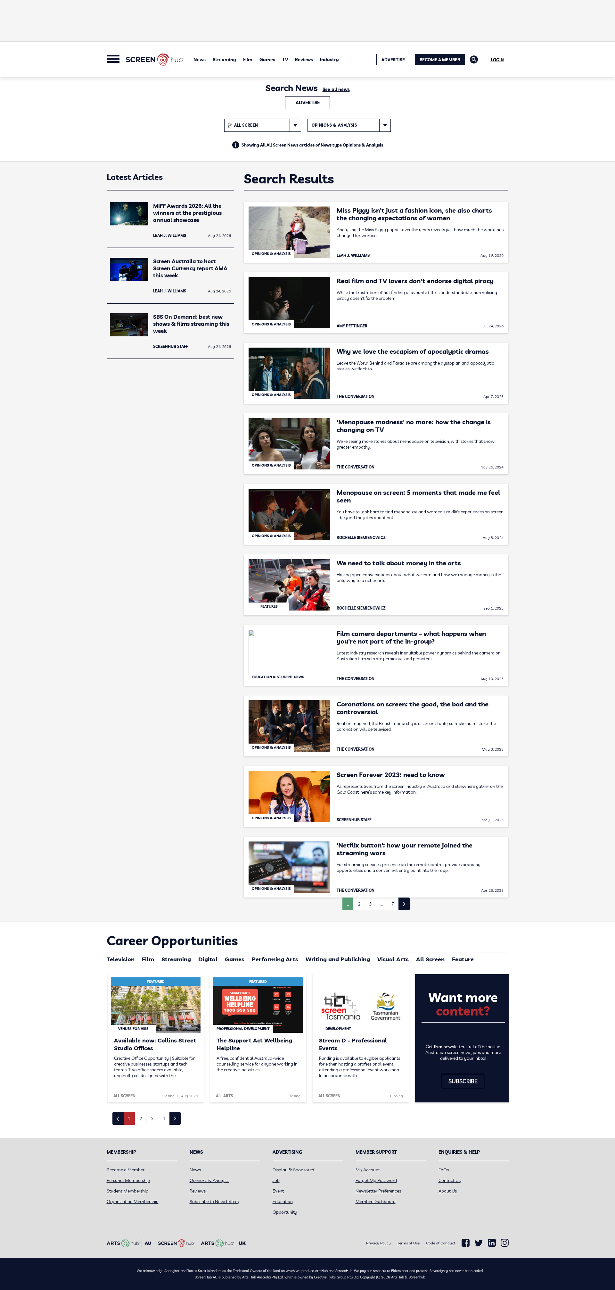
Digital (207, 959)
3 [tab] (152, 1118)
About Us (448, 1191)
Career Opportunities (172, 940)
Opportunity (285, 1212)
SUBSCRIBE (463, 1081)
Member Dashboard (376, 1201)
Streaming (224, 60)
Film (247, 60)
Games (267, 60)
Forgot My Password (376, 1180)
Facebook (466, 1243)
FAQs (444, 1170)
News (199, 60)
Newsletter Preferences (378, 1191)
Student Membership (127, 1191)
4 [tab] (163, 1118)
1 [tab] (129, 1118)
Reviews (304, 60)
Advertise (308, 102)
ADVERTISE (393, 59)
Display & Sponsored (293, 1170)
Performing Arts (275, 959)
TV (285, 60)
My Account (368, 1170)
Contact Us (450, 1180)
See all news (336, 89)
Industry (329, 60)
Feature (463, 959)
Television (121, 959)
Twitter (478, 1243)
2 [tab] (140, 1118)
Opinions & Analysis (209, 1180)
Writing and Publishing (338, 959)
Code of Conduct (440, 1243)
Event (278, 1191)
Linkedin (492, 1243)
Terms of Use (408, 1243)
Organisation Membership (133, 1201)
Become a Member (440, 59)
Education (283, 1201)
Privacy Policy (378, 1243)
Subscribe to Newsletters (214, 1201)
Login (497, 59)
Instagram (505, 1243)
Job (276, 1180)
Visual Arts (393, 959)
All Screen (430, 959)
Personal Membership (128, 1180)
